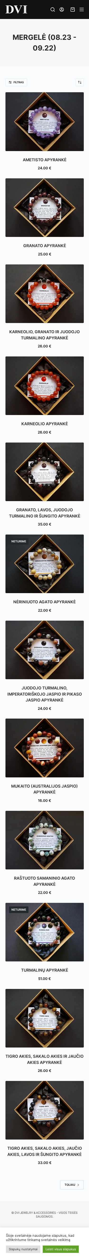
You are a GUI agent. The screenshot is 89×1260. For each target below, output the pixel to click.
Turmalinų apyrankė (44, 970)
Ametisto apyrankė (44, 159)
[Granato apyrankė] (44, 207)
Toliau (70, 1184)
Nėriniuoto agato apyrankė (44, 602)
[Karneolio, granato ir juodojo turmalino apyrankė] (44, 293)
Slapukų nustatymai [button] (23, 1249)
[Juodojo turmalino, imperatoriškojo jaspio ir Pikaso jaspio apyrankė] (44, 650)
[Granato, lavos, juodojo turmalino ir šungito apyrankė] (44, 472)
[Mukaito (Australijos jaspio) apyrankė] (44, 748)
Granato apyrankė (44, 245)
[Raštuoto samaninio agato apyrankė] (44, 840)
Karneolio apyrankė (44, 423)
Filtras (19, 82)
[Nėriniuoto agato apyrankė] (44, 564)
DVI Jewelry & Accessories (35, 1212)
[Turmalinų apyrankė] (44, 932)
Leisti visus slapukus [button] (61, 1249)
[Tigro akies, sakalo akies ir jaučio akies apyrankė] (44, 1018)
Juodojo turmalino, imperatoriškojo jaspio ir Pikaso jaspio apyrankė (44, 694)
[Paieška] (53, 9)
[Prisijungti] (62, 9)
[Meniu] (82, 9)
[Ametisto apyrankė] (44, 121)
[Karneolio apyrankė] (44, 385)
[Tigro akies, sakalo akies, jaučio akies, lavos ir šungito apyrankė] (44, 1110)
